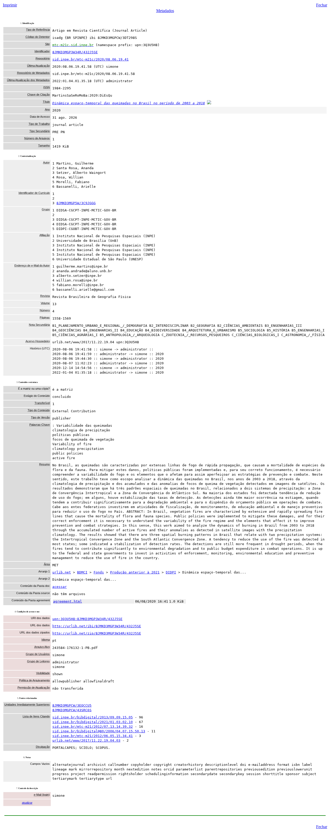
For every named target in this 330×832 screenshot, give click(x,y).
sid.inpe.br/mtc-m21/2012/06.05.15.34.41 (92, 736)
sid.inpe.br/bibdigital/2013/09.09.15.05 (92, 717)
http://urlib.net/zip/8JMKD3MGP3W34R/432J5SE (96, 633)
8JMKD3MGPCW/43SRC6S (72, 710)
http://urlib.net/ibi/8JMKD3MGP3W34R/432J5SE (96, 626)
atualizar (27, 802)
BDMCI (82, 572)
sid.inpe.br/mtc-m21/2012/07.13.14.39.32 (92, 726)
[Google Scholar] (209, 103)
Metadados (165, 10)
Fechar (321, 5)
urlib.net (61, 572)
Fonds (99, 572)
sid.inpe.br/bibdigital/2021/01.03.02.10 (92, 722)
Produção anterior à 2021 (135, 572)
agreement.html (67, 601)
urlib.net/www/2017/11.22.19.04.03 (86, 740)
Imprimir (10, 5)
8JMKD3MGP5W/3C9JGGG (76, 203)
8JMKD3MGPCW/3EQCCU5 (72, 705)
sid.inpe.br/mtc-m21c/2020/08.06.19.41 (90, 59)
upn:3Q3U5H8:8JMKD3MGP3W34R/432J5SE (87, 619)
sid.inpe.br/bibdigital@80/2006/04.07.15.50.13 (98, 731)
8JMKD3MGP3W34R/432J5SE (75, 52)
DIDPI (171, 572)
